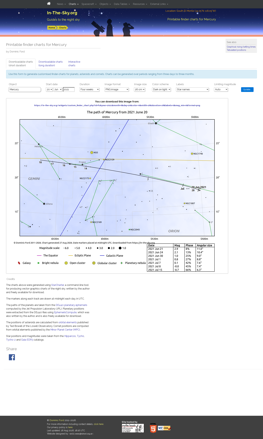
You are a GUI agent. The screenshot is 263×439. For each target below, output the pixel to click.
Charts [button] (73, 4)
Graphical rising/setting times (241, 47)
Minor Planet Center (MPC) (65, 329)
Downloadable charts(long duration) (51, 63)
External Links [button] (158, 4)
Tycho (80, 336)
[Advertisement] (133, 393)
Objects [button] (104, 4)
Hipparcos (70, 336)
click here (98, 424)
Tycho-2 (11, 339)
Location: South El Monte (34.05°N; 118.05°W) (190, 10)
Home (52, 27)
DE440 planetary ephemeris (71, 305)
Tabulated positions (236, 50)
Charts (62, 27)
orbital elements (68, 322)
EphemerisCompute (65, 312)
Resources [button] (139, 4)
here (70, 427)
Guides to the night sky (63, 19)
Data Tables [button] (121, 4)
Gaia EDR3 (27, 339)
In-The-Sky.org (62, 12)
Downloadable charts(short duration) (21, 63)
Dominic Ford (57, 420)
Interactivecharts (74, 63)
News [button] (60, 4)
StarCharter (57, 285)
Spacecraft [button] (88, 4)
